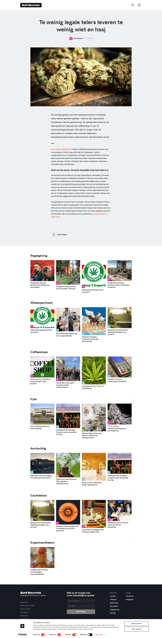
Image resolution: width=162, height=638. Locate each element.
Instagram (130, 599)
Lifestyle (113, 599)
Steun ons (24, 602)
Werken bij (24, 616)
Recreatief (114, 606)
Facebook (129, 596)
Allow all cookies (136, 623)
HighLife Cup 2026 (27, 605)
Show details (99, 634)
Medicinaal (114, 603)
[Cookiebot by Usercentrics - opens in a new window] (22, 634)
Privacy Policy (25, 609)
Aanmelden (81, 612)
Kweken (113, 596)
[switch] (60, 634)
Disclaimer (24, 612)
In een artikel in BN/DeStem (61, 149)
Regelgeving (38, 256)
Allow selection (136, 629)
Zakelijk (113, 613)
